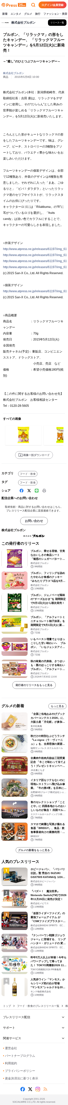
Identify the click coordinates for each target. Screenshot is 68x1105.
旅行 (37, 13)
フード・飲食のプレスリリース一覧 (38, 1005)
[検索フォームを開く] (33, 5)
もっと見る (57, 706)
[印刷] (44, 490)
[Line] (37, 490)
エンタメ (16, 13)
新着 (5, 13)
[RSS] (45, 1089)
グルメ (28, 13)
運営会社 (10, 1048)
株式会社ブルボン (13, 73)
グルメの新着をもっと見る (34, 850)
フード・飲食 (28, 473)
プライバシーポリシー (19, 1070)
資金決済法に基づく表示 (20, 1078)
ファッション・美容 (55, 13)
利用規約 (10, 1063)
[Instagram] (38, 1089)
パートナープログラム (19, 1055)
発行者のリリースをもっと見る (34, 685)
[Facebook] (21, 490)
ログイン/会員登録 (52, 4)
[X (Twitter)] (29, 490)
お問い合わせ (34, 520)
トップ (7, 1005)
